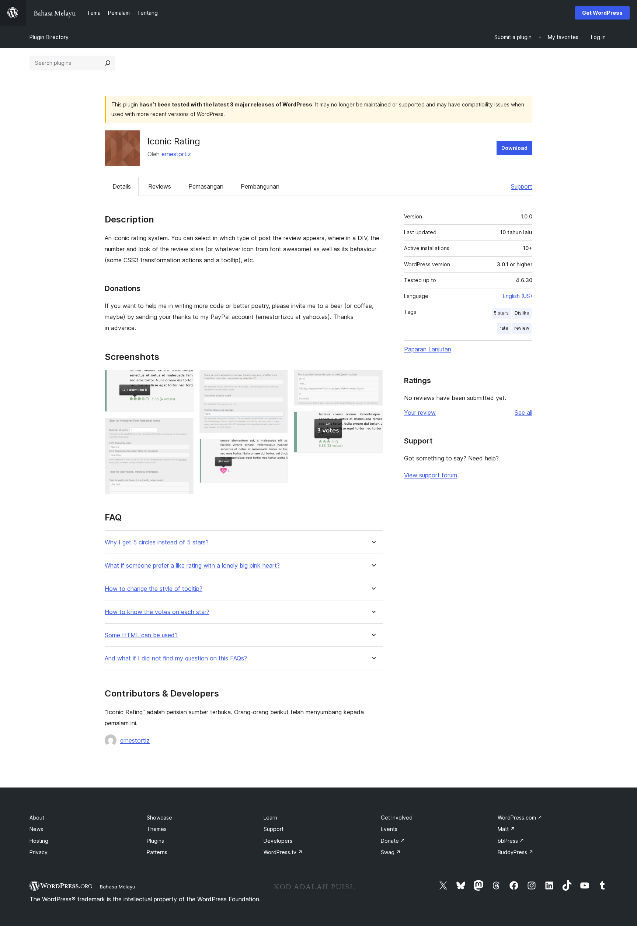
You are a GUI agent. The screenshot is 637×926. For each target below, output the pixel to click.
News (36, 829)
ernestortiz (176, 154)
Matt (506, 829)
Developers (278, 841)
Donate (393, 841)
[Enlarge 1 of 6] (183, 379)
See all (523, 412)
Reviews (159, 186)
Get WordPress (602, 13)
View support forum (430, 475)
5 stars (501, 313)
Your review (420, 412)
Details (121, 186)
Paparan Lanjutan (427, 349)
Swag (391, 852)
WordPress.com (520, 817)
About (36, 817)
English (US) (517, 296)
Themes (157, 829)
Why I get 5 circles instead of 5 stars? (157, 542)
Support (521, 186)
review (521, 328)
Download (514, 148)
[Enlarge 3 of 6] (278, 379)
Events (389, 829)
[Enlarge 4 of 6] (278, 448)
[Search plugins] (107, 63)
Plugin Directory (49, 37)
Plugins (155, 841)
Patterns (157, 852)
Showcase (159, 817)
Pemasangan (205, 186)
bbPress (511, 841)
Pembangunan (260, 186)
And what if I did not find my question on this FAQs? (176, 658)
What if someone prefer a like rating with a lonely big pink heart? (192, 565)
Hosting (38, 841)
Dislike (522, 313)
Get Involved (397, 817)
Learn (270, 817)
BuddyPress (515, 852)
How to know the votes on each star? (157, 611)
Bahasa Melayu (117, 887)
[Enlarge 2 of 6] (183, 427)
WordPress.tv (283, 852)
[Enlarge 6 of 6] (372, 421)
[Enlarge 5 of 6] (372, 379)
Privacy (38, 852)
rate (503, 328)
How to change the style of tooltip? (153, 588)
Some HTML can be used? (141, 635)
